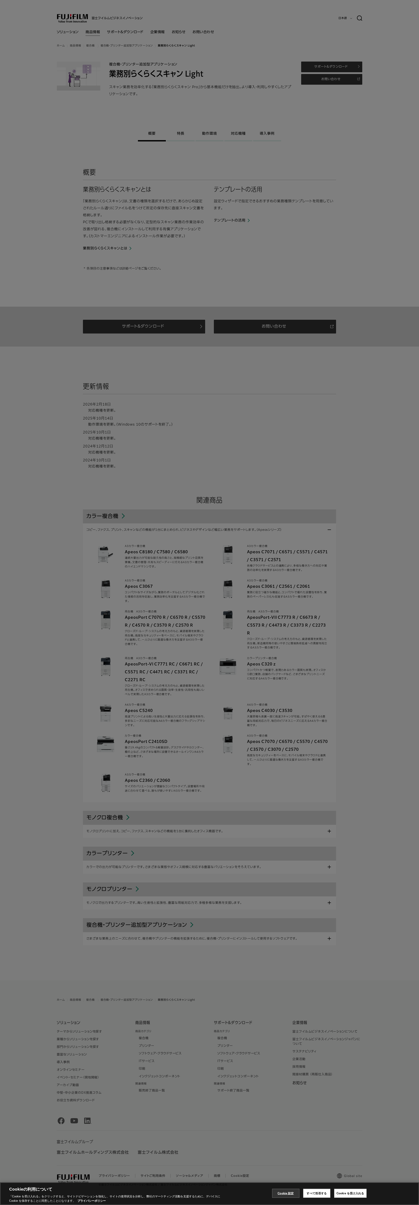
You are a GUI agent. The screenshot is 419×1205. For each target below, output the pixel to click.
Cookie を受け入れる (350, 1193)
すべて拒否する (317, 1193)
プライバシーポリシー (91, 1200)
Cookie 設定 (286, 1193)
